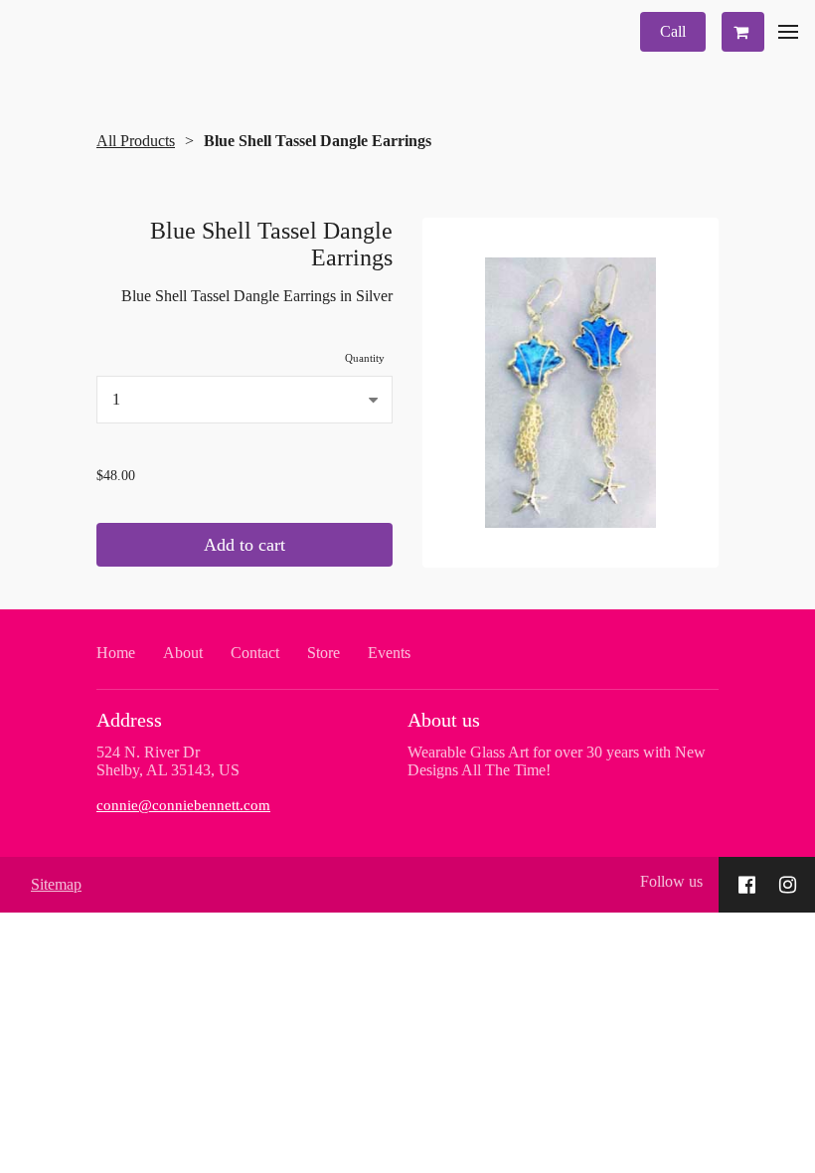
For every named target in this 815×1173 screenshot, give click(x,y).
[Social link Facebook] (746, 885)
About (183, 652)
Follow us (671, 881)
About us (444, 720)
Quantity (365, 358)
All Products (135, 140)
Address (129, 720)
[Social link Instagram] (787, 885)
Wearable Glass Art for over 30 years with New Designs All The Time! (557, 761)
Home (115, 652)
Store (323, 652)
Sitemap (56, 884)
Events (389, 652)
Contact (255, 652)
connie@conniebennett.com (183, 805)
